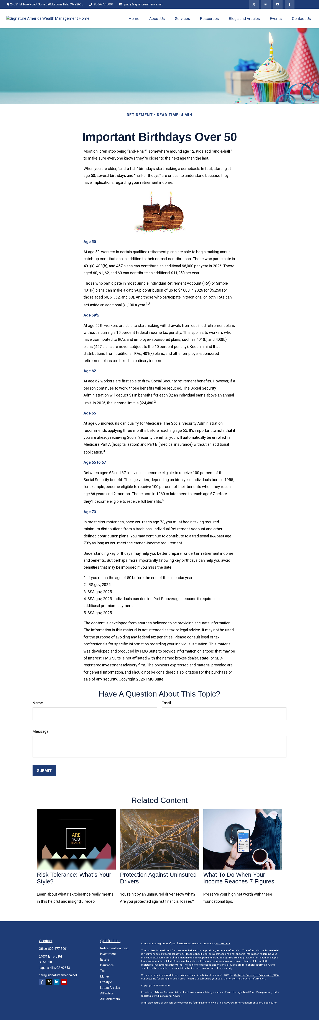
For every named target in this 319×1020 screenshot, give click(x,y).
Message (41, 731)
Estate (104, 959)
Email (166, 703)
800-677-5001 (103, 4)
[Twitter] (254, 4)
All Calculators (110, 999)
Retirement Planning (114, 948)
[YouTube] (278, 4)
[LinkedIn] (266, 4)
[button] (134, 18)
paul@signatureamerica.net (143, 4)
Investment (108, 954)
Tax (102, 971)
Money (105, 976)
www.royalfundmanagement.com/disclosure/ (250, 1002)
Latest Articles (110, 987)
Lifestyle (106, 982)
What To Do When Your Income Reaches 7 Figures (238, 878)
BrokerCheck (222, 943)
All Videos (107, 993)
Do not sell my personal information (244, 978)
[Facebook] (289, 4)
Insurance (107, 965)
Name (38, 703)
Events (309, 4)
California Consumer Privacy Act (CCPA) (257, 975)
